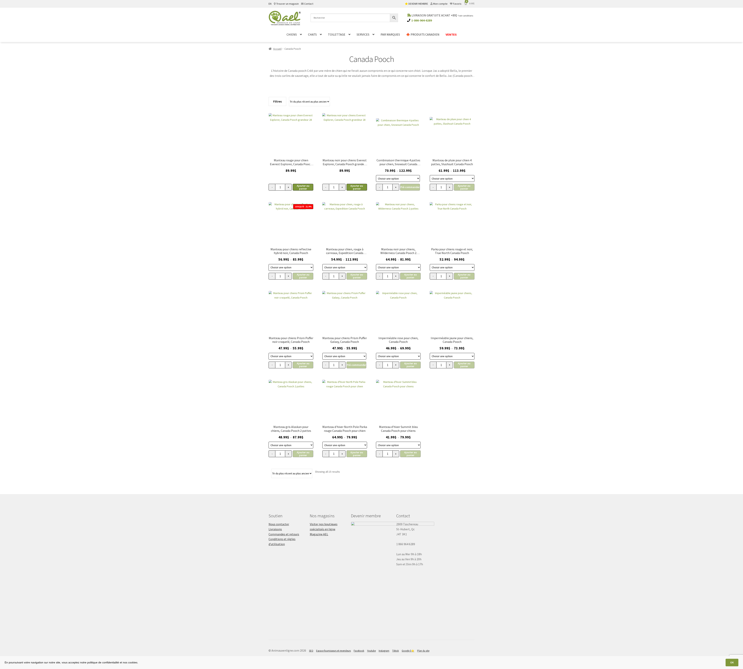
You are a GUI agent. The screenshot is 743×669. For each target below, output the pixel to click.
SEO (311, 650)
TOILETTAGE (336, 34)
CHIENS (292, 34)
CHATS (312, 34)
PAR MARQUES (390, 34)
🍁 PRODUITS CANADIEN (422, 34)
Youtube (371, 650)
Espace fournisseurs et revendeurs (333, 650)
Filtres (277, 101)
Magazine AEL (319, 534)
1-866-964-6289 (421, 20)
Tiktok (395, 650)
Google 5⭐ (408, 650)
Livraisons (275, 529)
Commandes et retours (284, 534)
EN (270, 3)
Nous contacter (279, 524)
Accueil (277, 48)
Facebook (359, 650)
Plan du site (423, 650)
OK (732, 662)
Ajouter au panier (303, 187)
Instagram (384, 650)
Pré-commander (410, 187)
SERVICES (363, 34)
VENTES (451, 34)
